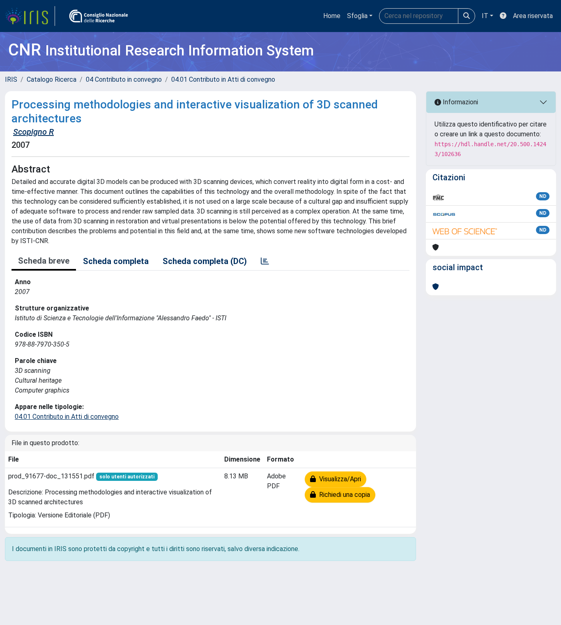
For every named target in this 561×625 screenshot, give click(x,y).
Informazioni (459, 102)
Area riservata (533, 16)
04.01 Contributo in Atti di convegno (223, 79)
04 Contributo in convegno (124, 79)
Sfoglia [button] (357, 16)
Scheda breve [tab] (43, 261)
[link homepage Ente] (99, 16)
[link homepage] (30, 16)
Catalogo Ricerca (51, 79)
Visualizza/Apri (338, 479)
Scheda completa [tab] (116, 261)
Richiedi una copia (343, 495)
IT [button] (485, 16)
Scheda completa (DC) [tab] (205, 261)
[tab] (265, 261)
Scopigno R (33, 132)
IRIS (11, 79)
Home (331, 16)
